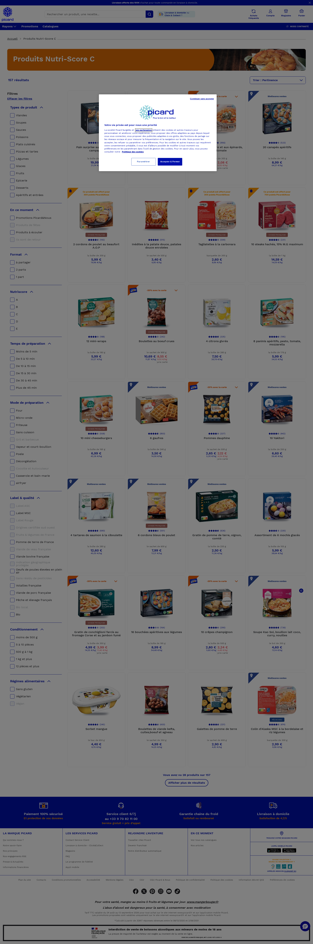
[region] (158, 132)
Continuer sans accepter (202, 99)
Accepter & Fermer (170, 161)
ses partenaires (144, 130)
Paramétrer (143, 161)
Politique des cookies (133, 152)
